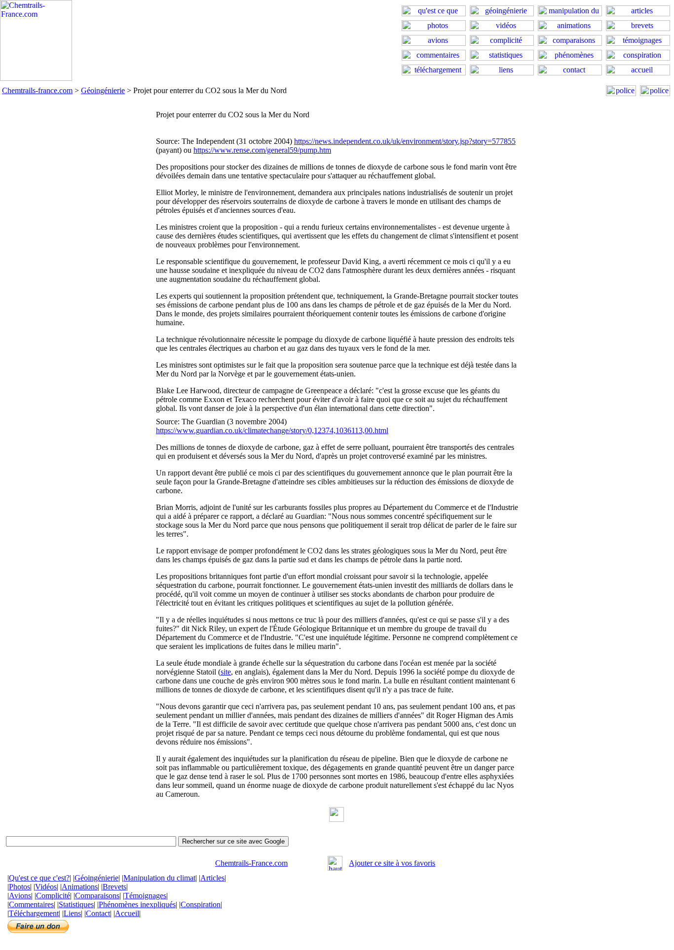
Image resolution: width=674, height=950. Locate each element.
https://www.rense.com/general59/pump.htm (262, 150)
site (226, 672)
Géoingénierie (103, 90)
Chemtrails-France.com (251, 863)
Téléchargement (34, 913)
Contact (98, 913)
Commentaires (31, 904)
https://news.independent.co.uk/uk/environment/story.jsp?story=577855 (405, 141)
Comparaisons (97, 895)
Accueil (127, 913)
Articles (212, 878)
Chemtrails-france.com (37, 90)
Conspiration (201, 904)
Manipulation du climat (159, 878)
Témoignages (145, 895)
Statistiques (76, 904)
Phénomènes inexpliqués (137, 904)
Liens (72, 913)
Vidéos (46, 886)
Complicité (53, 895)
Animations (80, 886)
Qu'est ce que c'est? (39, 878)
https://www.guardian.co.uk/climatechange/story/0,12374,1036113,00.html (272, 430)
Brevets (114, 886)
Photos (19, 886)
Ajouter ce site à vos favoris (392, 863)
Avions (20, 895)
